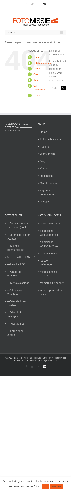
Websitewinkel (58, 358)
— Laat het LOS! (16, 264)
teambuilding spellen (52, 283)
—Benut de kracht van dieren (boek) (17, 225)
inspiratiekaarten (49, 253)
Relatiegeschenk (42, 63)
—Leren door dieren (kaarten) (18, 236)
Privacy (44, 201)
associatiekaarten (50, 223)
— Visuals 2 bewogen (14, 314)
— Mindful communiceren (15, 248)
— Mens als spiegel (18, 283)
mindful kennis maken (48, 273)
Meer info (56, 486)
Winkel (36, 68)
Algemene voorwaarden (47, 192)
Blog (35, 80)
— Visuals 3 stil (16, 323)
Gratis (36, 74)
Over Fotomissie (49, 183)
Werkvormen (47, 154)
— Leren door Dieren (15, 333)
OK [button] (45, 486)
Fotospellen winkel (51, 139)
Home (36, 57)
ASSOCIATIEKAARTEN (19, 257)
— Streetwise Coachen (15, 292)
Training (45, 146)
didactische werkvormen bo (49, 232)
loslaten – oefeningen (46, 262)
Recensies (46, 176)
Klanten (37, 95)
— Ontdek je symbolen (14, 273)
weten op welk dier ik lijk (51, 292)
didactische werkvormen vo (49, 244)
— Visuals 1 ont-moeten (16, 303)
